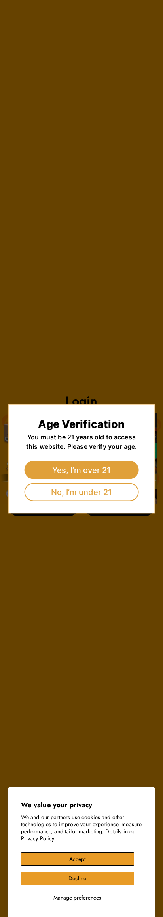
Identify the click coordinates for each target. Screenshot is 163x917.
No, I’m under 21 (81, 492)
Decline (77, 878)
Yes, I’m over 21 (81, 469)
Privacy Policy (38, 838)
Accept (77, 859)
